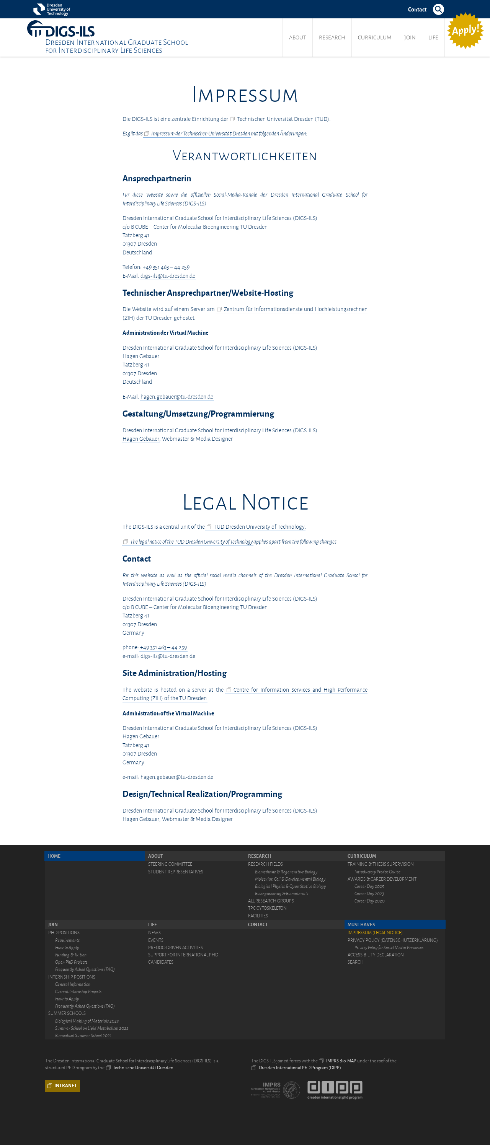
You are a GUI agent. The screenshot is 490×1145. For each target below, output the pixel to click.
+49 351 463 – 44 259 (166, 267)
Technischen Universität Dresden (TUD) (283, 119)
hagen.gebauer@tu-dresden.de (176, 397)
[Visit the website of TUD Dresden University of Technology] (53, 9)
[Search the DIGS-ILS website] (439, 9)
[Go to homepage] (61, 28)
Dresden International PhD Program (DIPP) (300, 1068)
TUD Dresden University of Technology (259, 527)
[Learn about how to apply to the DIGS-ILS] (465, 30)
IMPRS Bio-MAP (341, 1061)
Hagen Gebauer (140, 439)
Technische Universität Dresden (143, 1068)
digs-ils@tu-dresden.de (167, 276)
